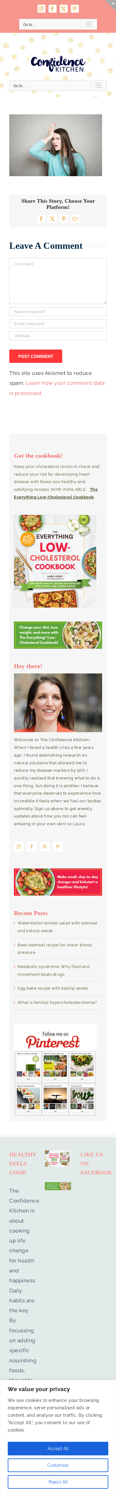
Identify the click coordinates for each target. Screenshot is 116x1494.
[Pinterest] (58, 846)
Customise (58, 1465)
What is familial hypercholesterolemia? (57, 1002)
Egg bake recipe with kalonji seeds (53, 988)
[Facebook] (32, 846)
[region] (58, 1437)
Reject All (58, 1481)
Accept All (58, 1448)
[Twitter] (45, 846)
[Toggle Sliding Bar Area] (110, 5)
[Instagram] (19, 846)
